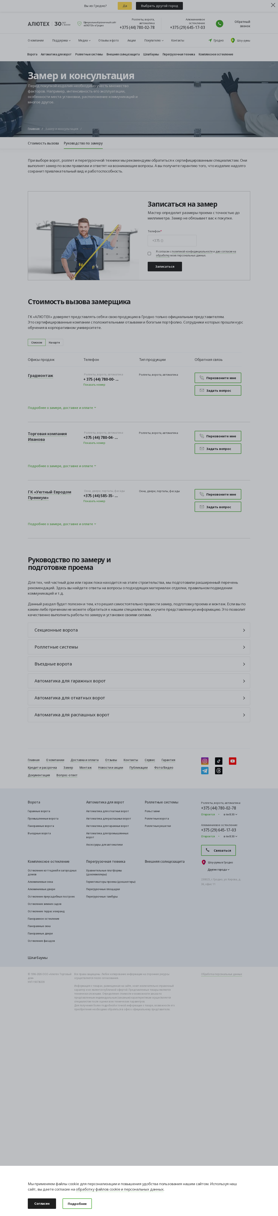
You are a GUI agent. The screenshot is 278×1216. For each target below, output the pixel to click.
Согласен (42, 1203)
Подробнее (77, 1203)
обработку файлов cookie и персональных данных (119, 1189)
